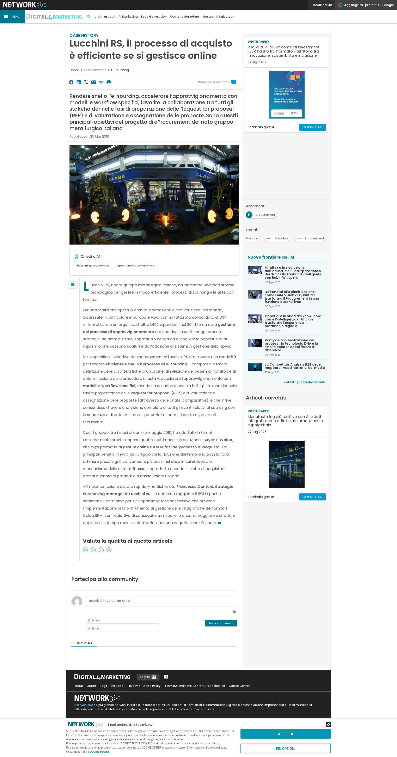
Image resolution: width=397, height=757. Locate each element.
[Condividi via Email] (93, 82)
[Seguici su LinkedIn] (166, 677)
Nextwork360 (83, 705)
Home (74, 70)
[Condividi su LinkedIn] (78, 82)
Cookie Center (239, 686)
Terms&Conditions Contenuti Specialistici (195, 686)
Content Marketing (184, 16)
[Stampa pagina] (108, 82)
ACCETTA (285, 734)
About (78, 686)
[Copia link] (101, 82)
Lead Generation (154, 16)
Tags (103, 686)
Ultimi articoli (104, 16)
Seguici (145, 677)
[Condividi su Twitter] (86, 82)
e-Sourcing (120, 70)
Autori (91, 686)
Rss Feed (117, 686)
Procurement (95, 70)
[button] (12, 16)
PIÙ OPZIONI (285, 748)
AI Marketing (128, 16)
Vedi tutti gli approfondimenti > (304, 382)
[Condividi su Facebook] (71, 82)
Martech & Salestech (218, 16)
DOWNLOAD (312, 127)
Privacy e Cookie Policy (144, 686)
